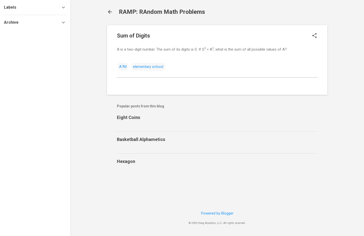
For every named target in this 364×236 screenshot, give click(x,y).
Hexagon (126, 161)
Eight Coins (128, 117)
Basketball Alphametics (141, 139)
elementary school (148, 66)
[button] (314, 36)
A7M (123, 66)
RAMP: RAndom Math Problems (162, 11)
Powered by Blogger (217, 213)
